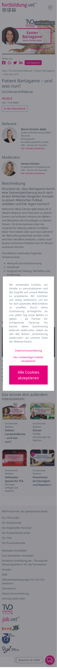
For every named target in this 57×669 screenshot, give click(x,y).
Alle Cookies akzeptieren (28, 374)
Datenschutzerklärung (28, 350)
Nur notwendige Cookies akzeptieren (28, 359)
